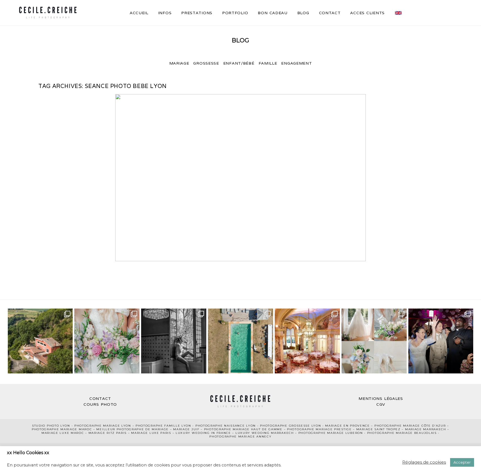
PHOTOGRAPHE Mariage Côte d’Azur (410, 425)
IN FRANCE (221, 433)
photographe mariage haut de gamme (243, 429)
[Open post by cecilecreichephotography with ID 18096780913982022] (307, 341)
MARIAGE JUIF (186, 429)
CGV (380, 404)
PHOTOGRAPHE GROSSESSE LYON (290, 425)
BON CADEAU (272, 12)
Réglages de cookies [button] (424, 462)
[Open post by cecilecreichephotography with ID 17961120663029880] (374, 341)
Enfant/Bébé (238, 63)
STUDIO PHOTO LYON (51, 425)
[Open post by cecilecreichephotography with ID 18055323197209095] (440, 341)
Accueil (139, 12)
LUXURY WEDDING (193, 433)
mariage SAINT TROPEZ (378, 429)
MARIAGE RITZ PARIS (108, 433)
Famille (268, 63)
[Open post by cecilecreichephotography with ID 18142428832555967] (173, 341)
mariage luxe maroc (62, 433)
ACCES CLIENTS (367, 12)
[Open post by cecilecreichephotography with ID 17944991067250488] (106, 341)
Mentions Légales (381, 398)
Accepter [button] (462, 462)
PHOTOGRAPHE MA (91, 425)
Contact (330, 12)
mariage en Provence (347, 425)
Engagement (296, 63)
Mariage (179, 63)
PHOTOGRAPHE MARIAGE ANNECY (240, 436)
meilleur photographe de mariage (132, 429)
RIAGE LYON (120, 425)
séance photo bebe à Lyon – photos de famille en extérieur (239, 177)
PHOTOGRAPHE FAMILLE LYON (163, 425)
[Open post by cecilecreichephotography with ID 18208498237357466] (40, 341)
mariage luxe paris (151, 433)
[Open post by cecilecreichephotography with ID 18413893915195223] (240, 341)
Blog (303, 12)
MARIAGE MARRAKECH (425, 429)
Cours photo (100, 404)
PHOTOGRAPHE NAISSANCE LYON (225, 425)
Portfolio (235, 12)
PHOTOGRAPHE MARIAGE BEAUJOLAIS (402, 433)
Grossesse (206, 63)
